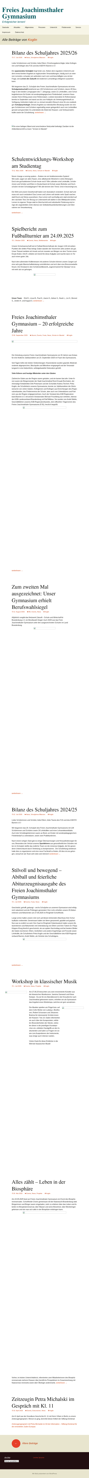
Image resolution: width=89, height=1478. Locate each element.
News (28, 57)
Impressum (6, 32)
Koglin (32, 39)
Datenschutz (19, 32)
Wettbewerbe (43, 240)
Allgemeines (29, 27)
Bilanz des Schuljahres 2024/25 (44, 809)
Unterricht (53, 27)
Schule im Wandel (43, 170)
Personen (41, 27)
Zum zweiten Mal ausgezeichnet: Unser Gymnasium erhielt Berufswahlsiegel (34, 596)
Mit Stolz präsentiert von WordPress (44, 1473)
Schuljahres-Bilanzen (38, 57)
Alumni (33, 335)
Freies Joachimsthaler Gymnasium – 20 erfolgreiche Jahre (43, 323)
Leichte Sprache (38, 1457)
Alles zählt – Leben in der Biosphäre (38, 1185)
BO (30, 612)
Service (78, 27)
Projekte (38, 986)
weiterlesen (40, 112)
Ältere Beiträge (26, 1443)
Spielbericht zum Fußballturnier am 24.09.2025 (43, 232)
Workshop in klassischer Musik (44, 981)
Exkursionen (36, 1410)
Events (29, 170)
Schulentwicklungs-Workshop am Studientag (43, 162)
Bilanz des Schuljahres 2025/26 (44, 52)
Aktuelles (17, 27)
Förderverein (66, 27)
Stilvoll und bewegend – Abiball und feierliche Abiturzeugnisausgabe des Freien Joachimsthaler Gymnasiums (39, 883)
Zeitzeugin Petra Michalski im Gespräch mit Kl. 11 (43, 1402)
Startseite (5, 27)
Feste (44, 335)
